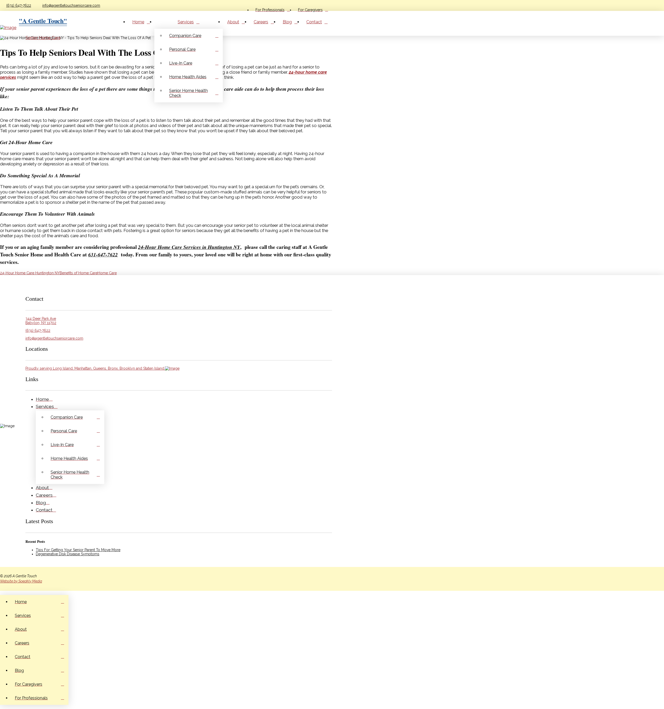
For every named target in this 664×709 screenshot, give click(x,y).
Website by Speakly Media (21, 581)
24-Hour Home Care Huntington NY (30, 273)
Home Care (107, 273)
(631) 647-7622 (18, 5)
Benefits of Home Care (79, 273)
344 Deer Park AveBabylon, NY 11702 (40, 321)
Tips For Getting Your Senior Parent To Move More (78, 550)
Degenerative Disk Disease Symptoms (67, 554)
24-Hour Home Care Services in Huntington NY (189, 246)
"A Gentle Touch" (43, 20)
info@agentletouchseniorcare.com (71, 5)
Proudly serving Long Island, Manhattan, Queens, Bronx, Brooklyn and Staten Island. (95, 368)
